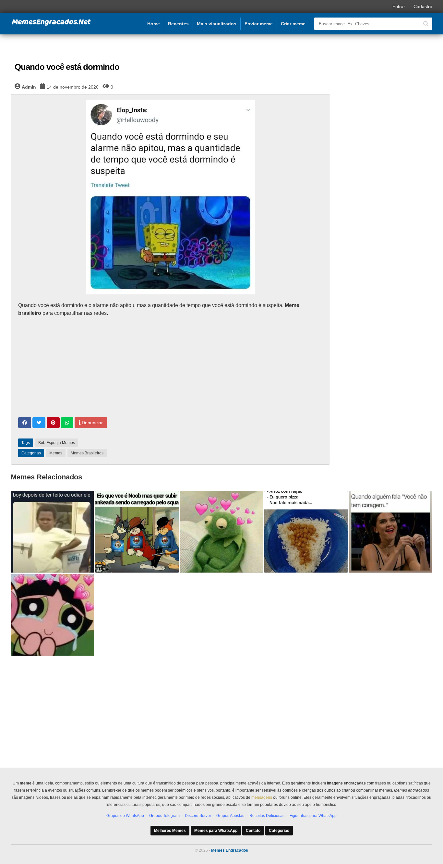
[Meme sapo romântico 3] (221, 532)
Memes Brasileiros (87, 453)
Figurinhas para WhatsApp (313, 815)
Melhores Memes (170, 830)
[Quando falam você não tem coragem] (390, 532)
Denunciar (91, 422)
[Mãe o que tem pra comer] (306, 532)
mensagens (261, 797)
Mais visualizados (216, 23)
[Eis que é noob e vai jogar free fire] (137, 532)
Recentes (178, 23)
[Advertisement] (170, 367)
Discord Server (198, 815)
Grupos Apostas (230, 815)
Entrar (398, 6)
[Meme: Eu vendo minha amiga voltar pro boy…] (52, 532)
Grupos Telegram (164, 815)
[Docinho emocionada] (52, 615)
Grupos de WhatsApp (125, 815)
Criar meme (293, 23)
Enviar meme (259, 23)
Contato (253, 830)
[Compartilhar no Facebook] (24, 422)
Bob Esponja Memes (56, 442)
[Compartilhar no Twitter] (38, 422)
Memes (55, 453)
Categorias (279, 830)
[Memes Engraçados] (51, 24)
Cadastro (422, 6)
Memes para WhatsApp (215, 830)
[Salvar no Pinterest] (53, 422)
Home (153, 23)
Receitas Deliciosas (266, 815)
